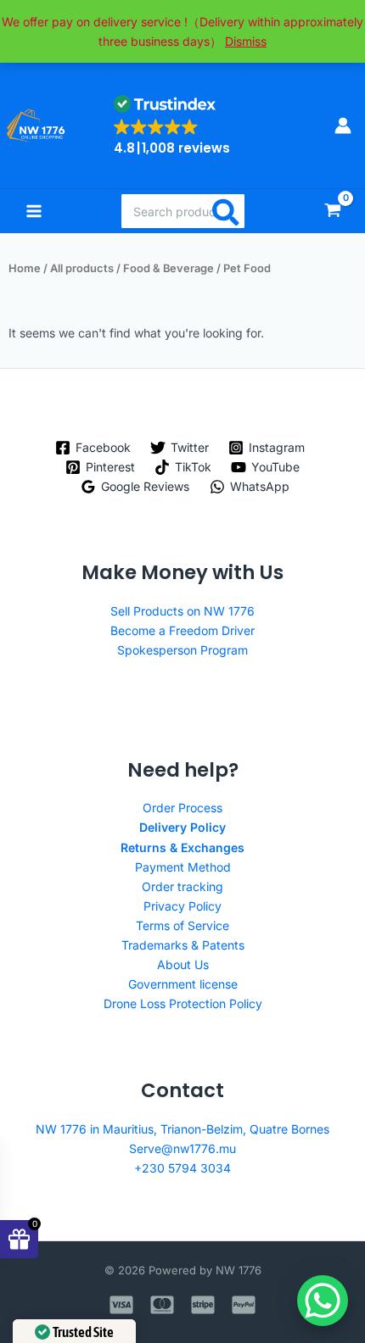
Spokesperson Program (182, 650)
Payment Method (183, 867)
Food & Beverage (168, 268)
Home (24, 268)
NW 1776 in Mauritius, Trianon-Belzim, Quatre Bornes (182, 1129)
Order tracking (182, 886)
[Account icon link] (342, 125)
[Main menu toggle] (34, 211)
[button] (172, 125)
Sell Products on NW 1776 (182, 611)
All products (82, 268)
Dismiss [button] (246, 41)
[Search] (226, 211)
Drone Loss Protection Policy (183, 1003)
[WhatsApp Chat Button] (322, 1300)
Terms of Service (182, 925)
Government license (183, 984)
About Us (183, 964)
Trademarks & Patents (182, 945)
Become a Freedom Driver (182, 630)
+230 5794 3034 (182, 1168)
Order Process (182, 807)
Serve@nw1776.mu (182, 1148)
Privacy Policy (182, 906)
